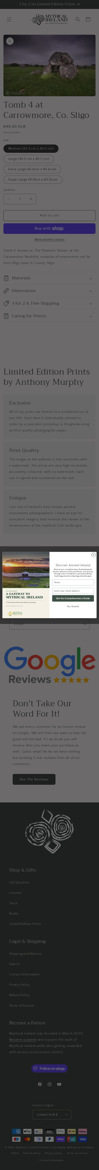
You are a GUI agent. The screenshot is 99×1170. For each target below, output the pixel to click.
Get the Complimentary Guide (73, 598)
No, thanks (73, 606)
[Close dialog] (93, 555)
